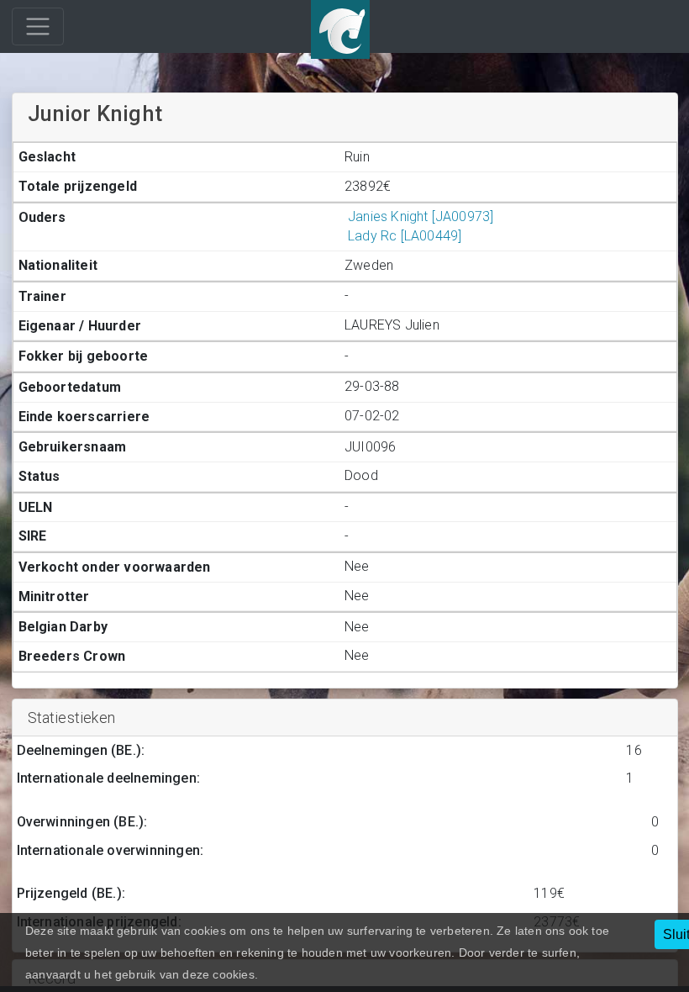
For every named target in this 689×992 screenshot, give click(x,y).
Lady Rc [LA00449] (404, 236)
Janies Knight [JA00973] (420, 216)
